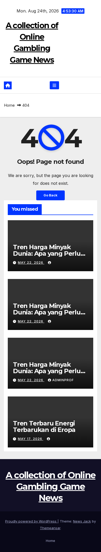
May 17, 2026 (30, 439)
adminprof (63, 380)
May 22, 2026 (31, 262)
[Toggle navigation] (54, 85)
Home (9, 105)
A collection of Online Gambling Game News (51, 486)
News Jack (82, 521)
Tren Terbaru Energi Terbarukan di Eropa (44, 426)
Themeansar (50, 528)
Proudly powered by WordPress (31, 521)
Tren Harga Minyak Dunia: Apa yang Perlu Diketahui (47, 253)
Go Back (50, 195)
